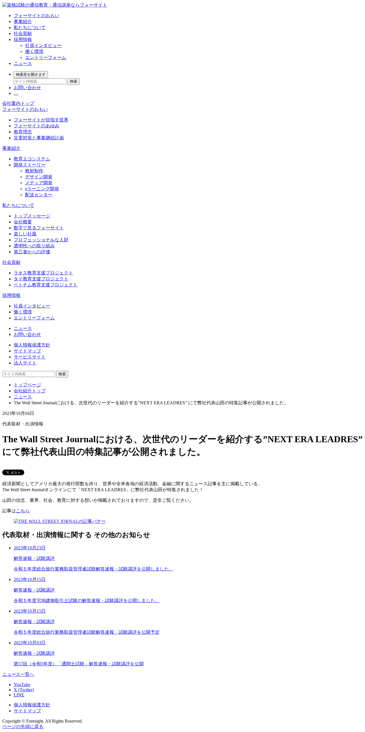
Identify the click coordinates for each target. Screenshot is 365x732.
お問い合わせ (27, 87)
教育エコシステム (32, 158)
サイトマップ (27, 350)
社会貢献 (23, 33)
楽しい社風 (25, 233)
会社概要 (23, 221)
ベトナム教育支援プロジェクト (46, 284)
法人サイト (25, 362)
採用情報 (23, 39)
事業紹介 (23, 21)
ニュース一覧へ (18, 674)
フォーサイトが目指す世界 (41, 119)
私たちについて (30, 27)
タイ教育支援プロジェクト (41, 278)
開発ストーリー (30, 164)
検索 (73, 81)
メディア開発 (38, 182)
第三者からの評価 (32, 251)
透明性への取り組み (34, 245)
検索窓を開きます (31, 74)
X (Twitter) (24, 689)
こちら (23, 510)
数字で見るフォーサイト (39, 227)
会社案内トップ (18, 103)
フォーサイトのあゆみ (36, 125)
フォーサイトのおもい (36, 15)
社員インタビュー (43, 45)
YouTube (22, 684)
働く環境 (34, 51)
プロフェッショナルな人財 (41, 239)
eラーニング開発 (42, 188)
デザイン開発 (38, 176)
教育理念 (23, 131)
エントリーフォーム (45, 57)
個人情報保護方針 (32, 344)
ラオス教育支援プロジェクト (43, 272)
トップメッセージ (32, 215)
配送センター (38, 194)
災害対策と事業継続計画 (39, 137)
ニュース (23, 63)
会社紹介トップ (30, 390)
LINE (19, 694)
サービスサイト (30, 356)
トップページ (27, 384)
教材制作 (34, 170)
